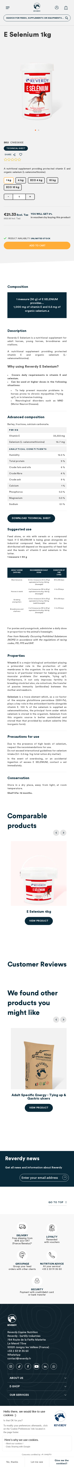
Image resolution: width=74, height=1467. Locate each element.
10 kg (52, 180)
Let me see (37, 1462)
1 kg (8, 180)
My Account (57, 8)
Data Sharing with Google (18, 1446)
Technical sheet (15, 148)
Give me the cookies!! (62, 1462)
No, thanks (12, 1462)
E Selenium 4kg (39, 911)
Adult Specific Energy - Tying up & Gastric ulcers (39, 1096)
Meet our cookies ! (14, 1443)
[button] (35, 130)
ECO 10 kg (12, 187)
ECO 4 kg (36, 180)
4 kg (21, 180)
